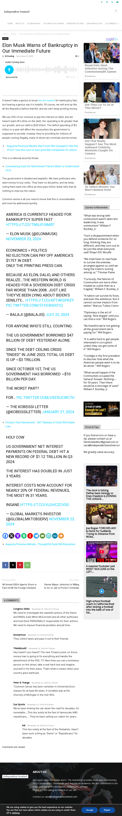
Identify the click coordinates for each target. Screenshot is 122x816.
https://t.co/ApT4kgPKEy (49, 300)
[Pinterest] (107, 2)
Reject (107, 810)
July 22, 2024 (57, 314)
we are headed (46, 100)
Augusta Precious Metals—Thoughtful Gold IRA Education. (41, 544)
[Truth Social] (17, 536)
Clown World (33, 23)
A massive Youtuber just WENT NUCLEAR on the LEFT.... (100, 569)
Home (10, 23)
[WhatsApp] (27, 565)
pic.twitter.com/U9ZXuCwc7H (46, 397)
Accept (89, 810)
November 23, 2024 (23, 239)
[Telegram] (36, 536)
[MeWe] (55, 536)
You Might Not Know (53, 23)
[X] (112, 2)
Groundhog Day (94, 23)
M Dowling (9, 56)
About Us (20, 23)
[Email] (42, 536)
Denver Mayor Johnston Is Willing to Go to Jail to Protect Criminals (61, 586)
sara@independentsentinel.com (61, 796)
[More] (61, 536)
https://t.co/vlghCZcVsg (44, 505)
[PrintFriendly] (48, 536)
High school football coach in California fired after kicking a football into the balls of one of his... (100, 607)
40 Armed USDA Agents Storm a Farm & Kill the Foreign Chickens (19, 586)
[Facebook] (101, 2)
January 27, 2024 (58, 412)
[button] (116, 10)
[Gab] (24, 536)
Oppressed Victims (75, 23)
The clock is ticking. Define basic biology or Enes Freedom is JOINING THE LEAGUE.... (101, 494)
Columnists (110, 23)
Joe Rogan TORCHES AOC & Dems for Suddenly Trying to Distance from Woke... (101, 532)
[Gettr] (30, 536)
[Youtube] (117, 2)
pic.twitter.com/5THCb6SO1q (34, 305)
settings (16, 813)
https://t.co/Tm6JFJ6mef (30, 224)
